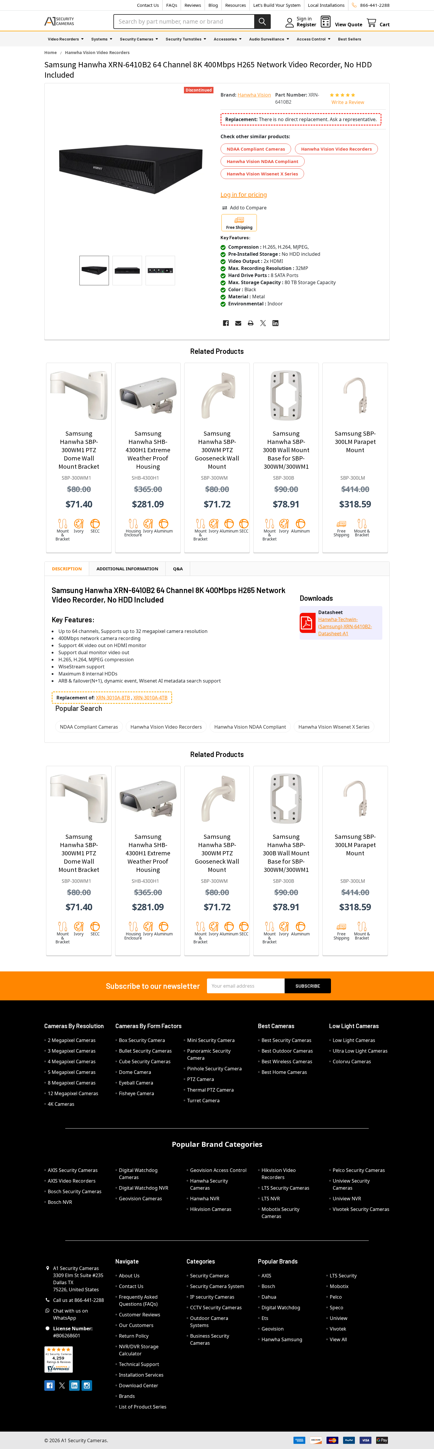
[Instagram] (86, 1385)
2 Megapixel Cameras (72, 1040)
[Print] (250, 323)
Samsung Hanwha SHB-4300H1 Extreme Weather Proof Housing (147, 449)
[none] (130, 169)
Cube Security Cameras (145, 1061)
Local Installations (326, 5)
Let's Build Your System (277, 5)
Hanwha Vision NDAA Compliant (262, 161)
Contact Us (148, 5)
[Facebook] (226, 323)
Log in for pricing (244, 194)
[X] (263, 323)
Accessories (225, 38)
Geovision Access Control (218, 1170)
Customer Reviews (139, 1314)
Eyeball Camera (136, 1083)
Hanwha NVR (204, 1198)
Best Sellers (349, 38)
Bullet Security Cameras (145, 1051)
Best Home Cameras (284, 1072)
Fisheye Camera (136, 1093)
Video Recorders (63, 38)
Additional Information (127, 569)
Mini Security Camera (211, 1040)
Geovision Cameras (140, 1198)
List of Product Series (143, 1407)
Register (306, 24)
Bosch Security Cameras (75, 1191)
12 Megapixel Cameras (73, 1093)
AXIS (266, 1275)
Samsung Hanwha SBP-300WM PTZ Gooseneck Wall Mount (217, 449)
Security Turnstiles (183, 38)
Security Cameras (136, 38)
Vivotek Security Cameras (361, 1209)
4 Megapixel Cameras (72, 1061)
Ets (265, 1318)
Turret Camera (203, 1100)
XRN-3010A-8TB (113, 697)
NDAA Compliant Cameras (256, 149)
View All (338, 1339)
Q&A (178, 569)
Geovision (273, 1329)
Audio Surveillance (266, 38)
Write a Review (348, 102)
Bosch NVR (60, 1202)
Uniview (338, 1318)
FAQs (171, 5)
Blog (213, 5)
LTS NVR (271, 1198)
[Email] (238, 323)
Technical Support (139, 1364)
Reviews (193, 5)
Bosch (268, 1286)
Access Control (311, 38)
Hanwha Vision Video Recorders (336, 149)
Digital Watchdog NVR (143, 1188)
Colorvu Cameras (352, 1061)
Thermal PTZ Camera (210, 1090)
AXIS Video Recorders (72, 1181)
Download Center (138, 1385)
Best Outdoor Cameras (287, 1051)
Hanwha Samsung (282, 1339)
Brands (127, 1396)
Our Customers (136, 1325)
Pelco (336, 1297)
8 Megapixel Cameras (72, 1083)
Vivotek (338, 1329)
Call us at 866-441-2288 (78, 1300)
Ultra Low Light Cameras (360, 1051)
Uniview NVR (347, 1198)
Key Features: (236, 237)
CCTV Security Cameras (216, 1307)
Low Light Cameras (354, 1040)
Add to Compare (248, 207)
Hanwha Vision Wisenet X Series (262, 174)
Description (67, 569)
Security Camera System (217, 1286)
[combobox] (192, 21)
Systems (99, 38)
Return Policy (134, 1336)
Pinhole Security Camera (214, 1068)
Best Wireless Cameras (287, 1061)
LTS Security (343, 1275)
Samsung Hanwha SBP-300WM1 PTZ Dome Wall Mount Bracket (78, 449)
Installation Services (141, 1375)
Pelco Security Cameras (359, 1170)
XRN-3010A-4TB (150, 697)
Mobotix (339, 1286)
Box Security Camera (142, 1040)
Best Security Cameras (286, 1040)
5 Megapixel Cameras (72, 1072)
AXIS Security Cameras (73, 1170)
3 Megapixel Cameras (72, 1051)
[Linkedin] (275, 323)
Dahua (269, 1297)
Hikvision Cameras (210, 1209)
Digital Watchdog (281, 1307)
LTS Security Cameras (285, 1188)
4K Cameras (61, 1104)
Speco (336, 1307)
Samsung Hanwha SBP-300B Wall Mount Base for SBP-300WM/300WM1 (286, 449)
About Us (129, 1275)
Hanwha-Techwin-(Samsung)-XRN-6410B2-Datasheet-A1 (345, 626)
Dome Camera (135, 1072)
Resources (235, 5)
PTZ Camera (200, 1079)
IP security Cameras (212, 1297)
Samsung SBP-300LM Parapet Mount (355, 441)
